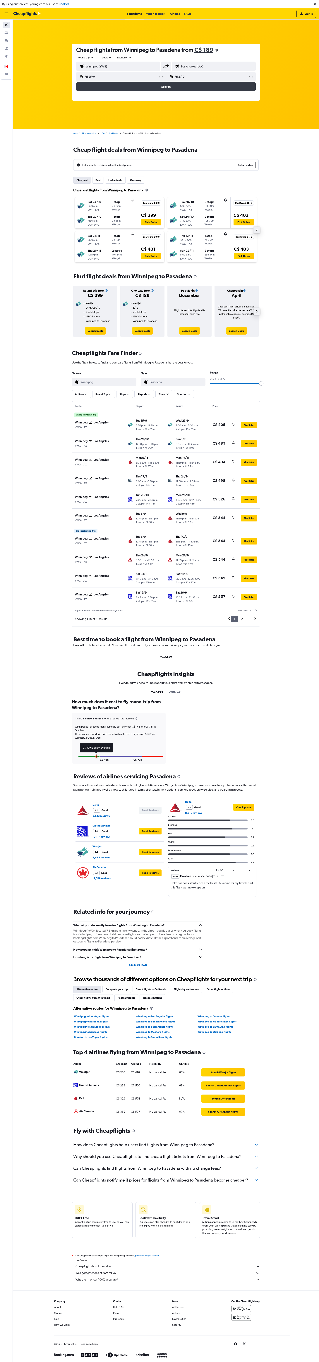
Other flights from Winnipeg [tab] (93, 997)
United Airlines (101, 825)
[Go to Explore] (6, 56)
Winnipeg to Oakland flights (214, 1031)
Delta (95, 804)
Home (75, 133)
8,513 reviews (101, 815)
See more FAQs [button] (138, 964)
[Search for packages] (6, 48)
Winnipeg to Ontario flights (214, 1016)
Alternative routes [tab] (87, 989)
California (113, 133)
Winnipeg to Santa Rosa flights (154, 1037)
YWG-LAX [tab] (166, 657)
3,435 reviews (101, 857)
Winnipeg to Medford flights (152, 1031)
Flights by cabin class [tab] (186, 989)
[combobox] (85, 57)
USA (103, 133)
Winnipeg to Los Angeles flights (154, 1016)
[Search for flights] (6, 25)
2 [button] (242, 619)
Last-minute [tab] (115, 180)
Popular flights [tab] (126, 997)
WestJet (97, 846)
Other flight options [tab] (218, 989)
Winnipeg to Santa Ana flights (215, 1026)
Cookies (64, 4)
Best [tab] (98, 180)
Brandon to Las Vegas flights (90, 1037)
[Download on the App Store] (241, 1317)
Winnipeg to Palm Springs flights (217, 1021)
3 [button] (249, 619)
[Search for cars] (6, 40)
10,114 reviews (101, 836)
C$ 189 (203, 49)
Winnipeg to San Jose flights (90, 1031)
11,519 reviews (101, 878)
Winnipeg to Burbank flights (91, 1021)
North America (89, 133)
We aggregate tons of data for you (96, 1273)
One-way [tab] (135, 180)
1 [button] (234, 619)
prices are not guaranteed (147, 1255)
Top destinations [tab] (152, 997)
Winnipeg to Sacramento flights (154, 1026)
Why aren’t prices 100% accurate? (97, 1279)
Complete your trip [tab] (117, 989)
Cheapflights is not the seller (93, 1266)
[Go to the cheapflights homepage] (27, 14)
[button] (315, 4)
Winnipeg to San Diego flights (92, 1026)
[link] (95, 331)
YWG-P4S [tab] (157, 692)
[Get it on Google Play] (241, 1308)
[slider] (261, 383)
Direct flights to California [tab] (151, 989)
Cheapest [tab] (82, 180)
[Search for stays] (6, 32)
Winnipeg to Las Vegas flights (91, 1016)
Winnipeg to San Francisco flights (155, 1021)
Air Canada (99, 867)
